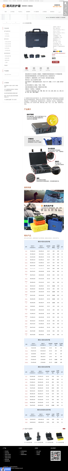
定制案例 (28, 11)
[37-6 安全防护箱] (28, 431)
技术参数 (34, 70)
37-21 (26, 299)
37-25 (26, 422)
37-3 (26, 254)
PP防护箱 (7, 33)
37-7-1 (26, 379)
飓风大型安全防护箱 (44, 367)
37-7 (26, 376)
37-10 (26, 353)
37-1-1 (26, 350)
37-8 (26, 382)
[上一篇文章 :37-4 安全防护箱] (7, 22)
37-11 (26, 271)
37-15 (26, 285)
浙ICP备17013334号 (19, 468)
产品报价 (56, 61)
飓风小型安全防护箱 (44, 340)
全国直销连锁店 (24, 454)
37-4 (26, 256)
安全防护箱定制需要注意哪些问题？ (11, 93)
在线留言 (38, 454)
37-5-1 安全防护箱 (38, 442)
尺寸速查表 (36, 11)
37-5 (26, 259)
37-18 (26, 288)
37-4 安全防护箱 (60, 442)
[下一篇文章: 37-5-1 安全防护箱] (16, 22)
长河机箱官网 (61, 1)
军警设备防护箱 (8, 56)
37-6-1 (26, 268)
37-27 (26, 323)
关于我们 (12, 11)
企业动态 (22, 452)
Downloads (48, 70)
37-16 (26, 359)
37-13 (26, 356)
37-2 (26, 251)
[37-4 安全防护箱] (60, 431)
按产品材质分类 (7, 31)
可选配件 (6, 65)
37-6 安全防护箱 (28, 442)
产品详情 (26, 70)
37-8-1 (26, 385)
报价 (41, 70)
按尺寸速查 (38, 451)
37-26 (26, 320)
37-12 (26, 278)
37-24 (26, 419)
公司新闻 (45, 11)
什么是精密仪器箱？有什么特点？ (10, 99)
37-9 (26, 388)
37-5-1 (26, 262)
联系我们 (52, 11)
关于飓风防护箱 (24, 451)
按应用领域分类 (7, 53)
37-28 (26, 405)
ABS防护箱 (56, 53)
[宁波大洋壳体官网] (33, 7)
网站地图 (38, 452)
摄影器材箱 (7, 60)
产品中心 (20, 11)
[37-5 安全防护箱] (49, 431)
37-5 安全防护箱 (49, 442)
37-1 (26, 347)
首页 (6, 11)
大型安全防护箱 (8, 41)
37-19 (26, 399)
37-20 (26, 291)
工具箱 (6, 62)
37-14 (26, 390)
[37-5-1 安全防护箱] (39, 431)
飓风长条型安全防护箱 (44, 410)
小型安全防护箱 (8, 46)
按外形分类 (6, 38)
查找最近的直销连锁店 (13, 466)
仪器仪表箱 (7, 58)
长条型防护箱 (7, 50)
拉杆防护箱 (7, 48)
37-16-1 (26, 362)
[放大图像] (37, 25)
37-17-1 (26, 396)
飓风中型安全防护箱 (44, 241)
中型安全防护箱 (61, 53)
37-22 (26, 306)
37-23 (26, 313)
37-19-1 (26, 402)
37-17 (26, 393)
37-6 (26, 265)
